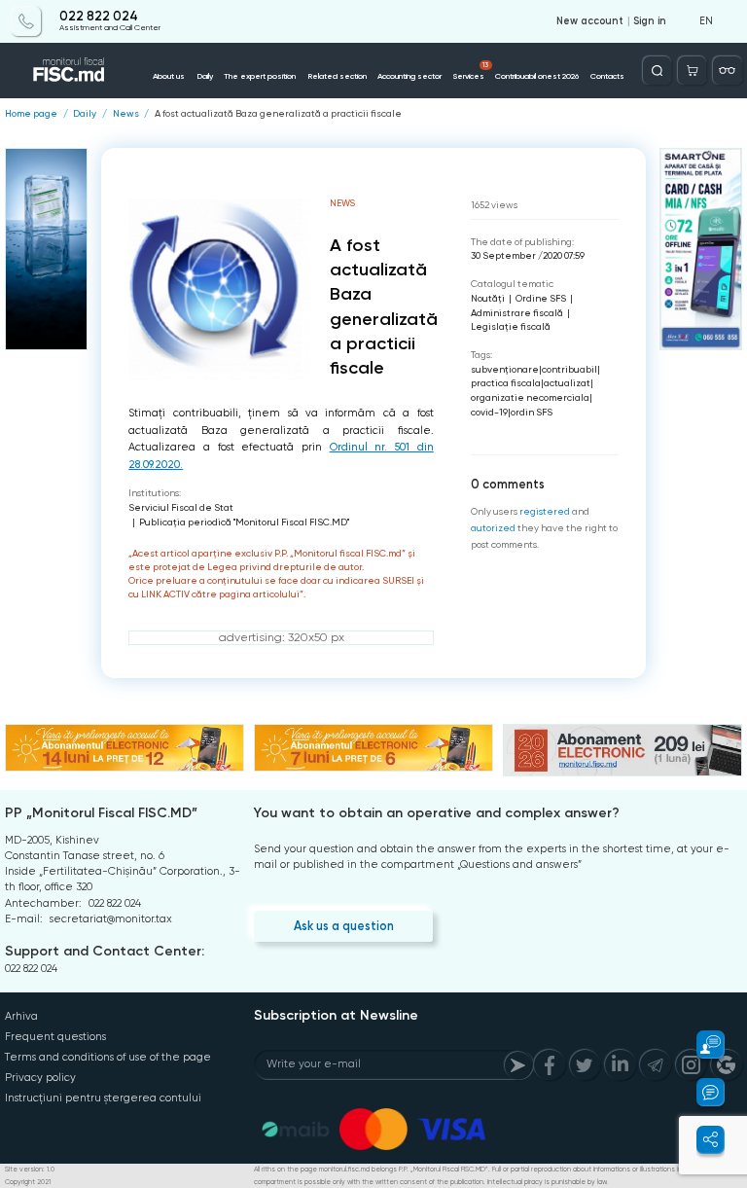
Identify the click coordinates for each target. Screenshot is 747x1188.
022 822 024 (98, 16)
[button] (702, 1044)
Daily (204, 76)
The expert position (260, 76)
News (126, 114)
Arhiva (21, 1016)
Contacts (607, 76)
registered (544, 511)
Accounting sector (409, 76)
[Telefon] (26, 21)
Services (471, 71)
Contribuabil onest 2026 (537, 76)
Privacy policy (40, 1077)
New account (589, 21)
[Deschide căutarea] (657, 70)
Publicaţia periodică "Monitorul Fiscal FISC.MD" (244, 522)
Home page (31, 114)
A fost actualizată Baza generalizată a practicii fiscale (278, 114)
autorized (493, 527)
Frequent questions (55, 1036)
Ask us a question (344, 925)
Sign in (649, 21)
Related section (337, 76)
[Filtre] (727, 70)
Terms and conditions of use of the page (108, 1057)
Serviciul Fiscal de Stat (180, 507)
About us (169, 76)
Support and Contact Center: (104, 951)
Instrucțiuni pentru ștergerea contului (103, 1098)
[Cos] (692, 70)
